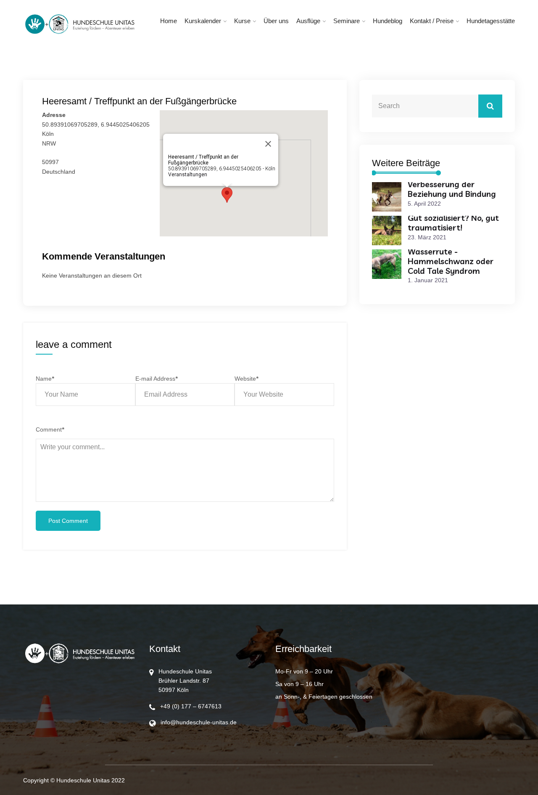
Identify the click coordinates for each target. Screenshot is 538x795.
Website (246, 378)
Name (45, 378)
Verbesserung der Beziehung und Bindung (452, 189)
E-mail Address (156, 378)
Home (168, 20)
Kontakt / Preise (432, 20)
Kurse (242, 20)
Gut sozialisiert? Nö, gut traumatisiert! (453, 223)
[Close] (268, 144)
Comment (50, 429)
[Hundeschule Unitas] (80, 24)
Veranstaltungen (187, 175)
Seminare (346, 20)
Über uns (276, 20)
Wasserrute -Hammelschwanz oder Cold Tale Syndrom (450, 261)
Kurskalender (203, 20)
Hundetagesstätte (491, 20)
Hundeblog (387, 20)
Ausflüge (308, 20)
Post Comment (68, 520)
